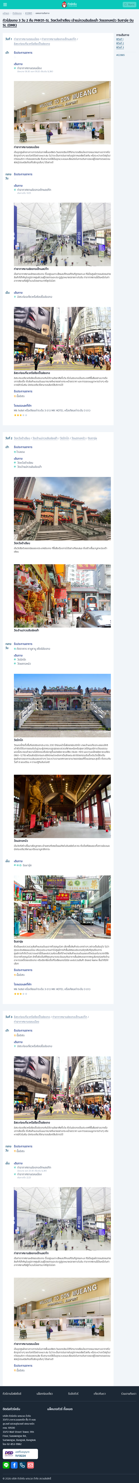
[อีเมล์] (30, 1465)
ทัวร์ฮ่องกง (17, 13)
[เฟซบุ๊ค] (14, 1465)
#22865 (28, 13)
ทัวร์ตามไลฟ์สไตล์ (12, 1394)
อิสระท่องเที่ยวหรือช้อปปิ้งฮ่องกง (32, 44)
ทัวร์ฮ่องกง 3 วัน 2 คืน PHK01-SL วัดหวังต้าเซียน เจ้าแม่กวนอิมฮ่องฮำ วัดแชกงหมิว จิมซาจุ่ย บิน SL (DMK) (68, 22)
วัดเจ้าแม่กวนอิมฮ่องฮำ (45, 438)
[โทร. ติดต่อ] (22, 1465)
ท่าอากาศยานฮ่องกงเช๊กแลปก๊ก (59, 39)
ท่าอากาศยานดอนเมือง (26, 39)
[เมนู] (5, 4)
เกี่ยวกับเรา (100, 1394)
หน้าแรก (6, 13)
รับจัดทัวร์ (73, 1394)
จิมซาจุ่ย (92, 438)
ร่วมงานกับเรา (128, 1394)
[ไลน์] (6, 1465)
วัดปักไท (64, 438)
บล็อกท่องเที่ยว (45, 1394)
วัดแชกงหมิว (79, 438)
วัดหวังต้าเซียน (22, 438)
